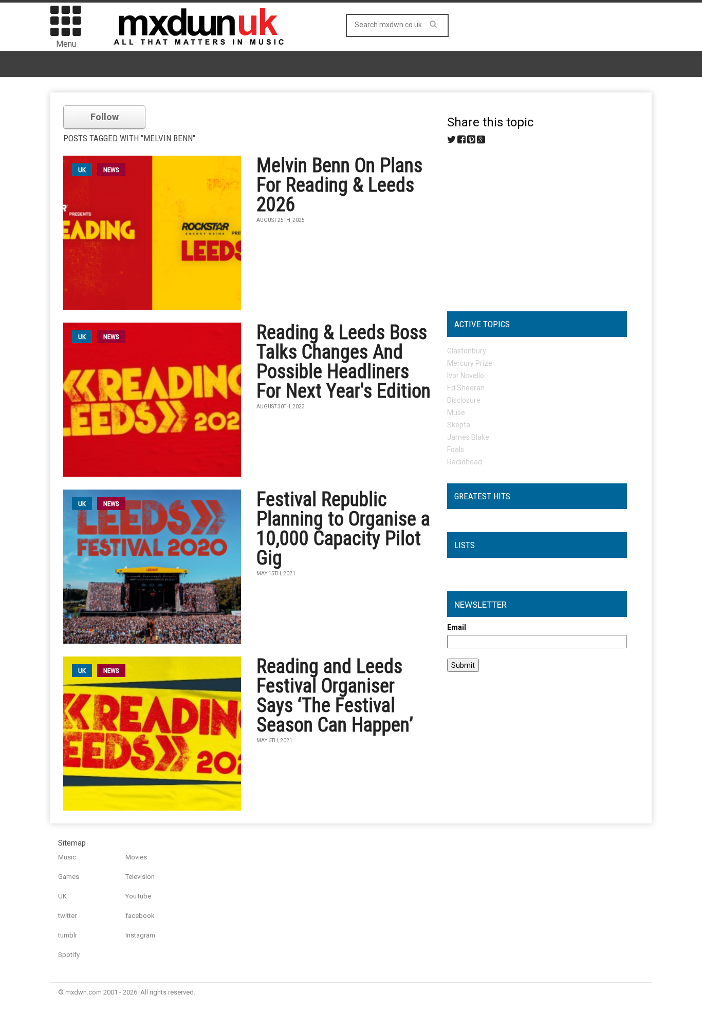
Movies (136, 857)
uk (82, 170)
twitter (67, 916)
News (111, 170)
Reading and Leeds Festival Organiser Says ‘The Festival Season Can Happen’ (334, 695)
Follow (104, 116)
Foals (455, 449)
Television (140, 876)
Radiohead (464, 462)
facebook (140, 916)
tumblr (67, 935)
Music (67, 857)
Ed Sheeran (466, 388)
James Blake (468, 437)
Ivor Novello (465, 375)
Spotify (69, 955)
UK (62, 896)
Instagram (140, 935)
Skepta (458, 425)
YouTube (138, 896)
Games (68, 876)
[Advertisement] (537, 224)
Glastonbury (466, 351)
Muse (456, 412)
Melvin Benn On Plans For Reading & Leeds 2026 (339, 185)
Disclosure (464, 400)
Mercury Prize (469, 363)
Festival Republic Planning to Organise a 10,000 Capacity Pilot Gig (343, 528)
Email (456, 627)
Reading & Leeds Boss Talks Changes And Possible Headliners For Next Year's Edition (343, 361)
